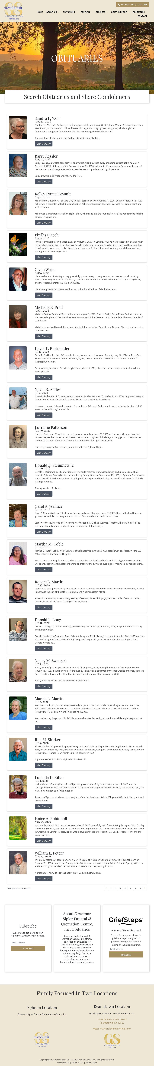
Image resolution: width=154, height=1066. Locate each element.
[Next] (145, 888)
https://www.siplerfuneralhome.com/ (112, 1028)
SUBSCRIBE (28, 948)
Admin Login (91, 1062)
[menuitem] (40, 12)
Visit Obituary (44, 143)
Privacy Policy (63, 1062)
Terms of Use (77, 1062)
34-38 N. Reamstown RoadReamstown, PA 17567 (111, 1021)
